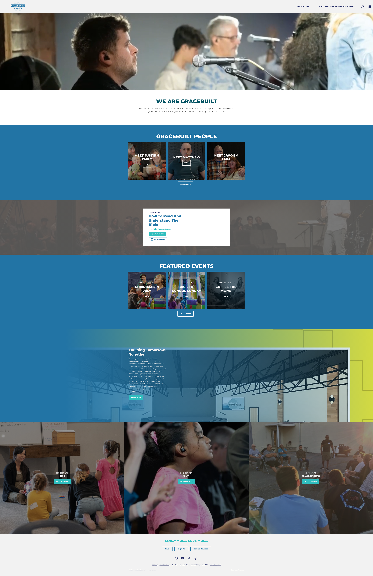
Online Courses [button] (201, 549)
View (147, 165)
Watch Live (303, 7)
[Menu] (369, 7)
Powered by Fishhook (237, 570)
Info (147, 296)
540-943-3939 (215, 565)
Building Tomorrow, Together (336, 7)
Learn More (136, 397)
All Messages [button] (158, 239)
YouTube (183, 559)
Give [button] (167, 549)
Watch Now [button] (157, 234)
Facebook (189, 559)
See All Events (185, 314)
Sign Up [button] (181, 549)
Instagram (177, 559)
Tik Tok (196, 559)
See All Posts (185, 184)
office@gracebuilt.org (161, 565)
